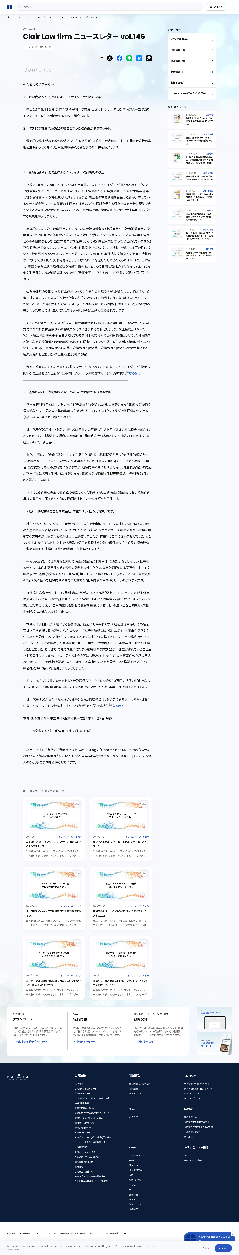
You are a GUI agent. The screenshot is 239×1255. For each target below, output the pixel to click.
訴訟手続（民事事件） (84, 1127)
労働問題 (133, 1194)
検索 (20, 7)
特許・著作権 (135, 1179)
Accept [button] (223, 1248)
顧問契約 (79, 1166)
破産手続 (133, 1117)
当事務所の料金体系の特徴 (196, 1083)
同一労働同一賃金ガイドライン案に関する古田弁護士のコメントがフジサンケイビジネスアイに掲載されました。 (199, 237)
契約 (131, 1175)
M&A (131, 1160)
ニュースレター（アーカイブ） (43, 17)
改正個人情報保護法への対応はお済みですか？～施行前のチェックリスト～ (199, 216)
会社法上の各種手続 (84, 1171)
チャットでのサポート (193, 1160)
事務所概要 (25, 1233)
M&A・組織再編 (82, 1103)
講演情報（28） (178, 61)
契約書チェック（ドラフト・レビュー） (90, 1117)
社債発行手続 (81, 1147)
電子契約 (133, 1165)
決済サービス (135, 1204)
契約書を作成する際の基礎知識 (198, 1126)
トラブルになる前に (193, 1093)
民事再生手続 (135, 1093)
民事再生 (133, 1199)
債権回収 (133, 1209)
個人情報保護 (135, 1170)
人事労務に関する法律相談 (87, 1156)
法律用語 (188, 1136)
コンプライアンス (136, 1155)
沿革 (36, 1233)
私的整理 (133, 1088)
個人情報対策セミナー (85, 1161)
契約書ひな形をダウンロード (31, 1041)
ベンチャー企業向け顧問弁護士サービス (93, 1142)
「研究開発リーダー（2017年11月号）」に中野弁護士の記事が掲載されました (199, 197)
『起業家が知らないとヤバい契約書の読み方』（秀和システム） (199, 121)
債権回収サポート (83, 1132)
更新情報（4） (178, 72)
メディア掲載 (208, 134)
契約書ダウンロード (193, 1117)
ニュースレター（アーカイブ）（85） (188, 93)
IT (130, 1189)
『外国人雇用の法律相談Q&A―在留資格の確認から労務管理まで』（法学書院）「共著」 (199, 160)
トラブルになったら (192, 1098)
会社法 (132, 1184)
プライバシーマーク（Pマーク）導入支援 (92, 1098)
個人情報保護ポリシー (116, 1233)
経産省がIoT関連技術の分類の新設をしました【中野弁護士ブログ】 (199, 255)
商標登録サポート (83, 1093)
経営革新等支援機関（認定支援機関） (91, 1181)
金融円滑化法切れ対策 (139, 1083)
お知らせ (209, 210)
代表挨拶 (11, 1233)
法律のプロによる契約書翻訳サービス (92, 1176)
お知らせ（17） (178, 82)
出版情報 (209, 115)
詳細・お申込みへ (86, 1041)
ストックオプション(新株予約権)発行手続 (93, 1137)
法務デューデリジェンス (85, 1152)
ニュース (20, 17)
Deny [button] (206, 1248)
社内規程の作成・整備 (84, 1122)
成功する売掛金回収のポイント (198, 1088)
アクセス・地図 (49, 1233)
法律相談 (79, 1083)
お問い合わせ (190, 1155)
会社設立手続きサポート (86, 1088)
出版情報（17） (178, 50)
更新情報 (209, 249)
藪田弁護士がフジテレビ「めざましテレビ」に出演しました (199, 178)
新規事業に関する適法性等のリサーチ (92, 1113)
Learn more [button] (13, 1249)
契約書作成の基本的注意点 (196, 1122)
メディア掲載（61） (180, 39)
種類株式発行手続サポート (87, 1108)
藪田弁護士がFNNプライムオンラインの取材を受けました (199, 140)
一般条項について (192, 1131)
